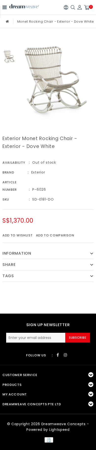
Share (9, 264)
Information (16, 253)
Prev (9, 41)
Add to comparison (55, 235)
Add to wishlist (17, 235)
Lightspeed (59, 429)
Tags (8, 276)
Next (9, 71)
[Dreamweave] (24, 6)
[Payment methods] (48, 439)
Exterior (38, 172)
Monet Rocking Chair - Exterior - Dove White (55, 21)
